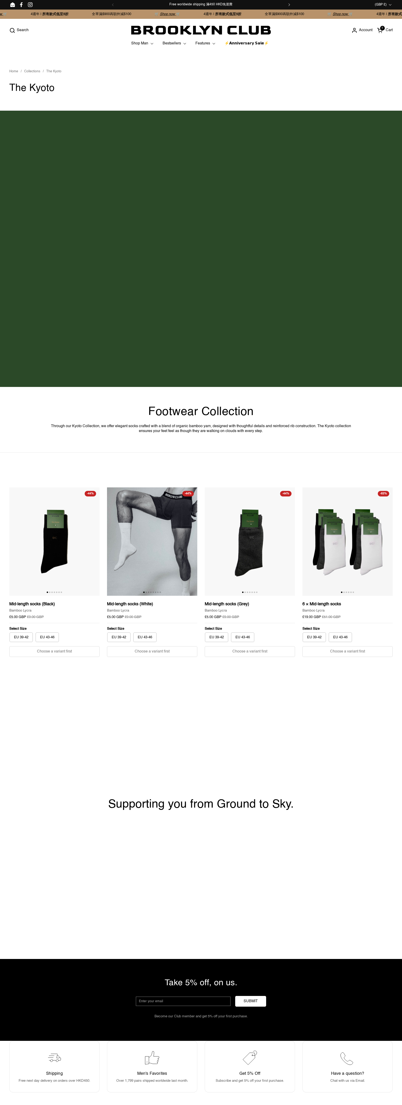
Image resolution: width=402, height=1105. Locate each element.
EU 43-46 (47, 637)
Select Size (18, 628)
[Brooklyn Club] (201, 30)
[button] (19, 30)
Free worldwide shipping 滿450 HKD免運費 (200, 4)
